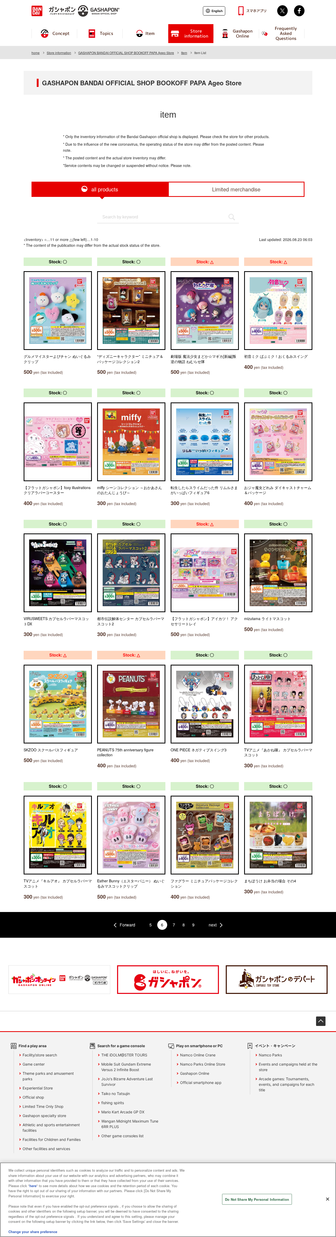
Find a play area (32, 1046)
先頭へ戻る (321, 1021)
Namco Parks (270, 1055)
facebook (299, 10)
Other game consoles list (122, 1136)
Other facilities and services (46, 1148)
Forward (127, 925)
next (213, 925)
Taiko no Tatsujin (115, 1093)
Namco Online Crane (198, 1055)
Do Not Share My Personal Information (257, 1199)
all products (104, 189)
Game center (34, 1064)
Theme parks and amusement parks (48, 1076)
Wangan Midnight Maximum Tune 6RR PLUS (129, 1124)
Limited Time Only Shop (43, 1106)
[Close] (327, 1199)
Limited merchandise (236, 189)
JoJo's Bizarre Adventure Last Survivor (127, 1082)
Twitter (282, 10)
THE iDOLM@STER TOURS (124, 1055)
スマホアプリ (256, 10)
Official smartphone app (201, 1082)
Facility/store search (40, 1055)
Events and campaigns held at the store (288, 1067)
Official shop (33, 1097)
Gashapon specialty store (44, 1115)
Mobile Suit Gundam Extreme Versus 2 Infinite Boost (126, 1067)
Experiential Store (38, 1088)
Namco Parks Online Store (202, 1064)
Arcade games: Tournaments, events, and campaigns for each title (286, 1084)
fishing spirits (112, 1102)
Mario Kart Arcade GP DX (122, 1112)
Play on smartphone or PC (199, 1046)
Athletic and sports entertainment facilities (51, 1128)
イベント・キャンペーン (275, 1046)
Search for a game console (121, 1046)
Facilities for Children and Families (52, 1139)
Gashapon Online (194, 1073)
